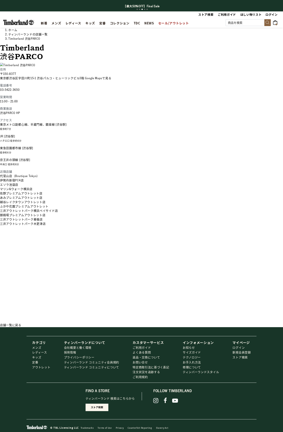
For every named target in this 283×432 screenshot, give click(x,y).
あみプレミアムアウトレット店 (21, 197)
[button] (272, 14)
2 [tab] (139, 9)
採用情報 (70, 352)
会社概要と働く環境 (77, 347)
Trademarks (87, 427)
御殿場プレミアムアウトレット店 (23, 215)
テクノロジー (192, 357)
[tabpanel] (141, 6)
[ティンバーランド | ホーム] (18, 22)
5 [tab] (147, 9)
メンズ (36, 347)
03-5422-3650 (9, 89)
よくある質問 (142, 352)
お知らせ (189, 347)
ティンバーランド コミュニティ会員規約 (91, 362)
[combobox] (248, 22)
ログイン (238, 347)
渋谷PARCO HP (10, 113)
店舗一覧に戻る (10, 325)
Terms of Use (105, 427)
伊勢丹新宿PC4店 (12, 180)
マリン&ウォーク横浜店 (16, 189)
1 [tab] (137, 9)
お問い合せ (140, 362)
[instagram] (155, 400)
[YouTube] (175, 400)
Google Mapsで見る (98, 78)
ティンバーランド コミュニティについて (91, 367)
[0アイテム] (276, 22)
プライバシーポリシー (79, 357)
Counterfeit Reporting (140, 427)
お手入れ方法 (192, 362)
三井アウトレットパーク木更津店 (23, 223)
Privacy (120, 427)
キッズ (36, 357)
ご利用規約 (140, 377)
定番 (35, 362)
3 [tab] (142, 9)
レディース (39, 352)
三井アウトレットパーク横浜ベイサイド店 (29, 210)
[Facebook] (165, 400)
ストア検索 (240, 357)
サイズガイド (192, 352)
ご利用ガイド (142, 347)
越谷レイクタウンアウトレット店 (23, 202)
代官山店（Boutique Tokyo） (20, 176)
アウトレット (41, 367)
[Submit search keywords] (267, 22)
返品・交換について (146, 357)
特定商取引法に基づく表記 (151, 367)
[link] (90, 22)
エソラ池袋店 (9, 184)
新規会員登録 (241, 352)
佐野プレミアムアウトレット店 (21, 193)
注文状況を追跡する (146, 372)
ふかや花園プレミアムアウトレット (24, 206)
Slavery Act (162, 427)
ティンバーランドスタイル (201, 372)
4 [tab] (144, 9)
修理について (192, 367)
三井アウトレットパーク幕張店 (21, 219)
